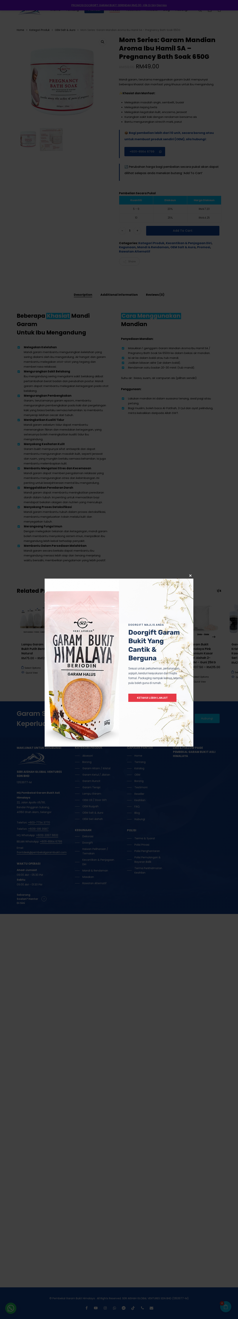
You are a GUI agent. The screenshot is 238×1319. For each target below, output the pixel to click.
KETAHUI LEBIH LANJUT (152, 697)
